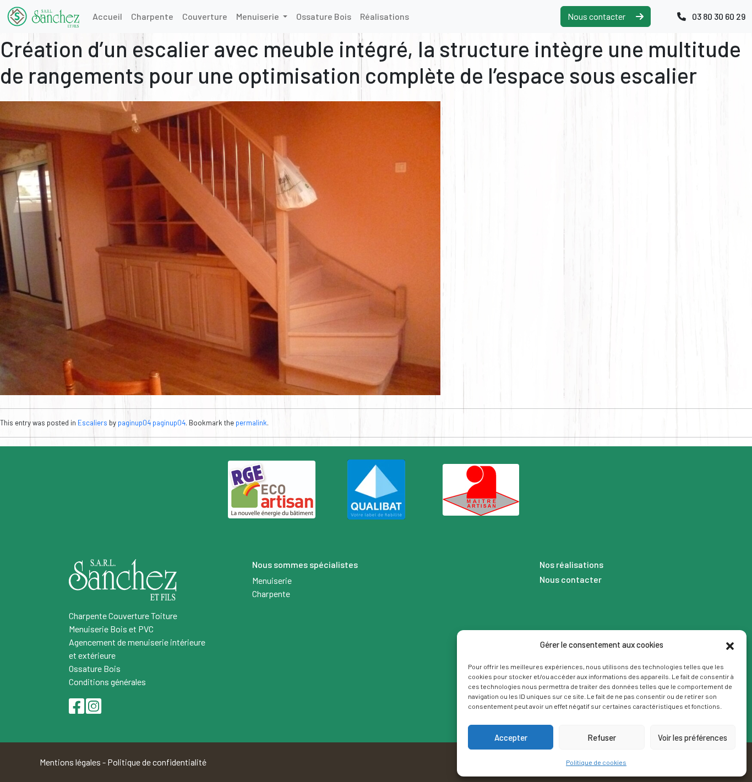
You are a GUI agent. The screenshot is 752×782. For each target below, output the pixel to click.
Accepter (510, 737)
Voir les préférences (692, 737)
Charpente (152, 16)
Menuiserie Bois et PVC (111, 629)
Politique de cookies (596, 762)
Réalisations (384, 16)
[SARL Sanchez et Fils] (43, 16)
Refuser (601, 737)
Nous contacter (597, 16)
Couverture (204, 16)
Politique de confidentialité (156, 762)
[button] (729, 644)
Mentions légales (70, 762)
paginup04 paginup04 (152, 422)
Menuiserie (258, 16)
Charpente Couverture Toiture (123, 615)
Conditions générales (107, 681)
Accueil (107, 16)
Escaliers (92, 422)
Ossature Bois (323, 16)
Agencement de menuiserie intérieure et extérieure (137, 648)
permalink (251, 422)
